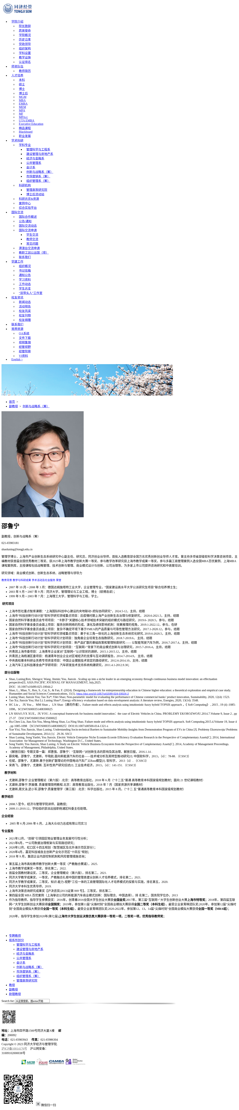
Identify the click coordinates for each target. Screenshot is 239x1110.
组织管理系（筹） (38, 180)
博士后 (23, 93)
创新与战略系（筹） (39, 171)
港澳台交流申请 (29, 248)
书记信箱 (25, 270)
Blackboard (25, 131)
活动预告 (25, 306)
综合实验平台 (28, 207)
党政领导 (25, 44)
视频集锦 (25, 342)
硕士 (22, 84)
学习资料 (25, 279)
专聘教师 (15, 935)
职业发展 (25, 136)
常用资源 (17, 328)
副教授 (13, 406)
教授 (12, 985)
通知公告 (25, 275)
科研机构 (25, 185)
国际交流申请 (28, 230)
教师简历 (25, 71)
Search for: (7, 1001)
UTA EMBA (26, 120)
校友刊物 (25, 315)
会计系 (30, 167)
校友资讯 (17, 297)
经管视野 (25, 346)
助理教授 (15, 994)
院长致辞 (25, 26)
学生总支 (25, 288)
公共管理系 (33, 162)
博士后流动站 (35, 194)
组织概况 (25, 266)
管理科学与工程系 (38, 149)
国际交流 (17, 212)
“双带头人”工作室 (30, 293)
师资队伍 (17, 66)
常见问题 (32, 243)
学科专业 (25, 145)
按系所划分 (16, 940)
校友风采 (25, 311)
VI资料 (23, 355)
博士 (22, 88)
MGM (22, 97)
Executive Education (31, 123)
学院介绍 (17, 21)
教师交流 (32, 239)
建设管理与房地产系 (39, 154)
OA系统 (24, 333)
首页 (12, 401)
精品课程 (25, 128)
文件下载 (25, 337)
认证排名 (25, 62)
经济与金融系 (35, 158)
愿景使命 (25, 30)
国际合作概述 (28, 216)
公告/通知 (25, 221)
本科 (22, 80)
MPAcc (23, 117)
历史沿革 (25, 39)
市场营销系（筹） (38, 176)
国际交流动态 (28, 225)
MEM (22, 107)
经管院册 (25, 351)
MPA (22, 110)
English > (17, 359)
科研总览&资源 (29, 198)
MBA (22, 100)
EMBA (23, 103)
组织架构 (25, 48)
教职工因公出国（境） (34, 252)
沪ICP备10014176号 (14, 1048)
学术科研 (17, 140)
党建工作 (17, 261)
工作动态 (25, 284)
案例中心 (25, 203)
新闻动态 (25, 302)
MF (21, 113)
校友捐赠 (25, 320)
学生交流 (32, 234)
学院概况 (25, 35)
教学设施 (25, 57)
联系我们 (25, 257)
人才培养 (17, 75)
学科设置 (25, 53)
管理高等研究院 (36, 189)
